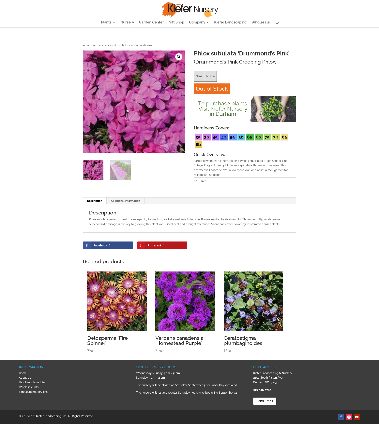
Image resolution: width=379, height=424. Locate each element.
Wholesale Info (28, 387)
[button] (178, 56)
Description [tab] (94, 200)
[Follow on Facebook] (341, 417)
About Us (25, 377)
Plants (106, 22)
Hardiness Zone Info (32, 382)
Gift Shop (176, 22)
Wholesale (260, 22)
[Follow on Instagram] (349, 417)
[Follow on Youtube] (357, 417)
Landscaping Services (33, 391)
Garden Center (151, 22)
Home (86, 45)
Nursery (127, 22)
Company (197, 22)
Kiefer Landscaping (230, 22)
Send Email (264, 401)
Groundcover (101, 45)
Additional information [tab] (125, 200)
